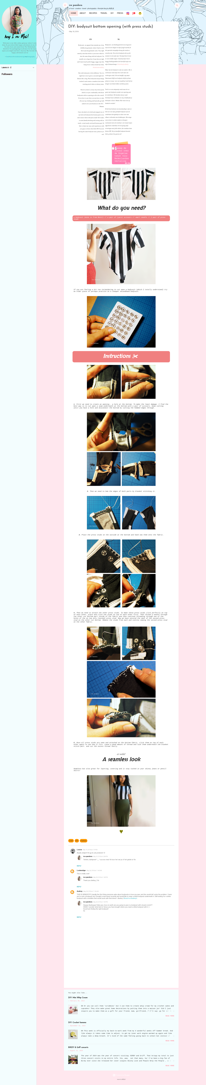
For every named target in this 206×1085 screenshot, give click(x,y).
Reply (79, 866)
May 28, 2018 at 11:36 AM (91, 891)
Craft (71, 841)
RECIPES (93, 13)
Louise (79, 850)
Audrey (79, 891)
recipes (23, 56)
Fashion (83, 841)
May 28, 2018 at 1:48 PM (100, 877)
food (7, 56)
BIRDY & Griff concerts (78, 1047)
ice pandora (75, 5)
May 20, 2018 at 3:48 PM (100, 856)
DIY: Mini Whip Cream (78, 998)
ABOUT (83, 13)
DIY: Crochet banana (77, 1023)
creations (17, 56)
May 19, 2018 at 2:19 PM (90, 849)
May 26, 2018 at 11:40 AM (94, 870)
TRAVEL (103, 13)
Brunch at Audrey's (130, 898)
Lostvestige (81, 870)
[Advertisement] (121, 968)
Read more (170, 1016)
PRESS (120, 13)
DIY (112, 13)
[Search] (177, 6)
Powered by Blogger (122, 1075)
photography (30, 56)
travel (12, 56)
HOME (73, 13)
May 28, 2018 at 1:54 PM (100, 902)
